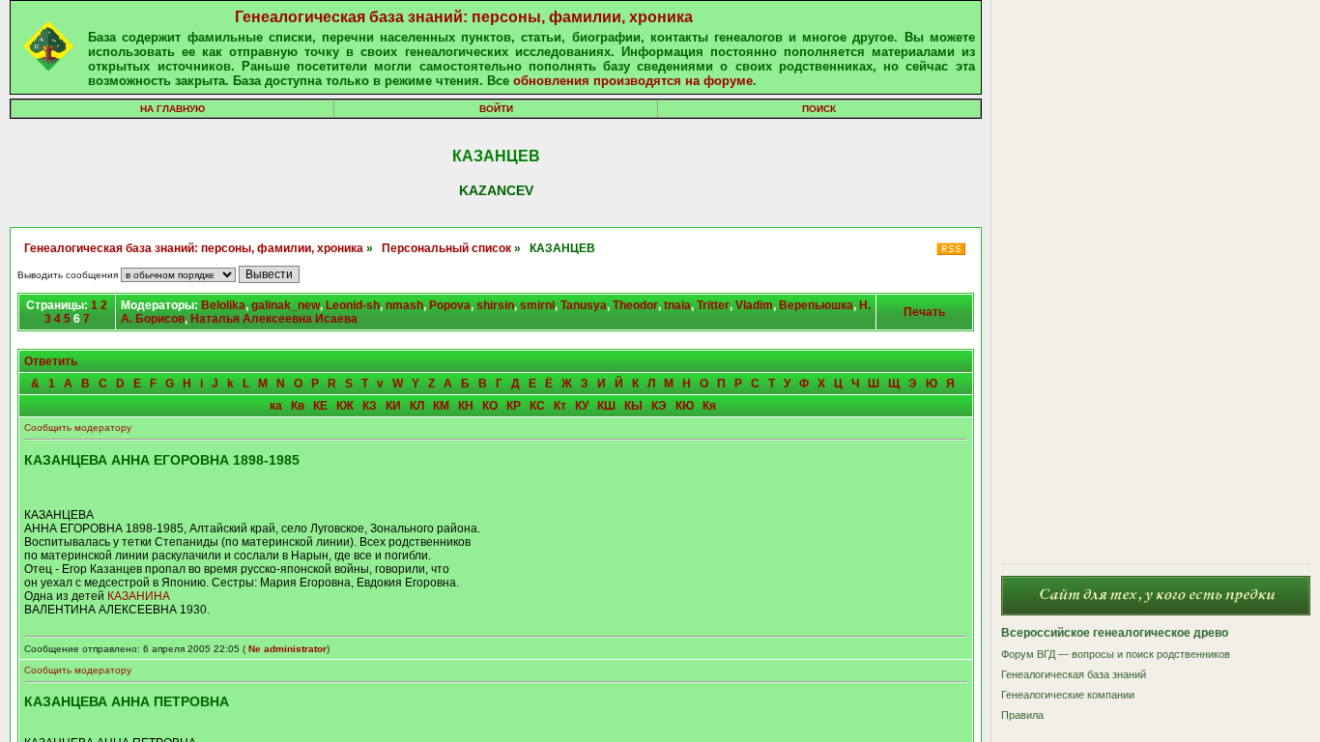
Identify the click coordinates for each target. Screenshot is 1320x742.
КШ (606, 406)
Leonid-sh (353, 305)
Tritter (713, 305)
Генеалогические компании (1067, 694)
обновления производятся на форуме (633, 80)
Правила (1022, 715)
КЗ (369, 406)
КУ (581, 406)
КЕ (320, 406)
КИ (393, 406)
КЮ (684, 406)
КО (490, 406)
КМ (441, 406)
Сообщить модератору (77, 427)
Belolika (223, 305)
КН (465, 406)
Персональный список (446, 248)
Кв (297, 406)
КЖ (345, 406)
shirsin (495, 305)
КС (537, 406)
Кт (560, 406)
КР (513, 406)
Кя (709, 406)
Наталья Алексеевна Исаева (274, 319)
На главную (172, 108)
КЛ (417, 406)
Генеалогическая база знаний (1073, 674)
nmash (404, 305)
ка (276, 406)
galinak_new (285, 305)
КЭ (659, 406)
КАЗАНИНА (138, 596)
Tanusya (583, 305)
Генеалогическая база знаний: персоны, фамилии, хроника (464, 17)
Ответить (50, 361)
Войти (496, 108)
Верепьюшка (816, 305)
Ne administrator (287, 648)
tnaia (677, 305)
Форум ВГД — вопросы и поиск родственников (1115, 654)
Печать (924, 312)
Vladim (754, 305)
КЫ (633, 406)
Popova (450, 305)
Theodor (635, 305)
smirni (537, 305)
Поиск (819, 108)
